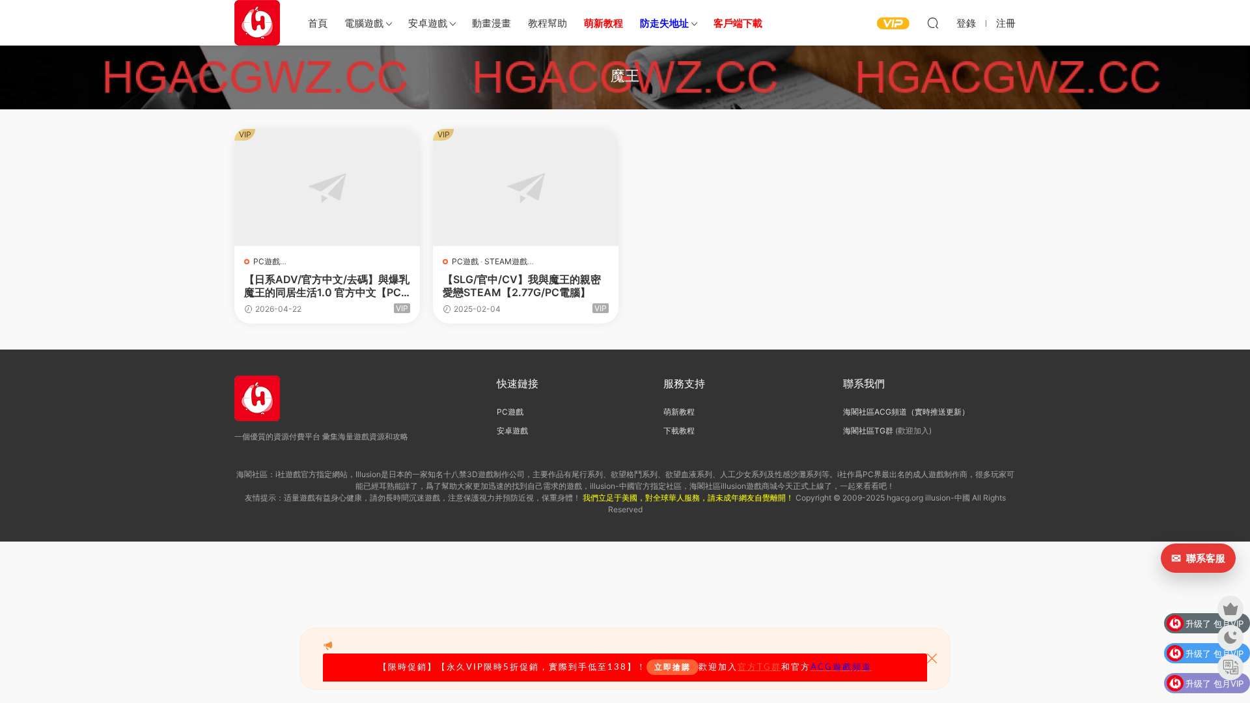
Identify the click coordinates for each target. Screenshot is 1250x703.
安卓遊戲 (427, 23)
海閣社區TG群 (868, 430)
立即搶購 (672, 667)
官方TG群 (759, 667)
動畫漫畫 (491, 23)
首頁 (317, 23)
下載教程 (679, 430)
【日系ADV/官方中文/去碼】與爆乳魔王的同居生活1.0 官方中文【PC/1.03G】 (327, 286)
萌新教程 (679, 412)
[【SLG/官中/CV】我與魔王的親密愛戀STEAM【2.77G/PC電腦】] (525, 187)
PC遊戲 (266, 261)
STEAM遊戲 (505, 261)
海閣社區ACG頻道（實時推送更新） (906, 412)
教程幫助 (547, 23)
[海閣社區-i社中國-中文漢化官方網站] (257, 23)
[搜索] (932, 22)
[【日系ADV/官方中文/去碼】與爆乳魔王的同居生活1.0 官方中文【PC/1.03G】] (327, 187)
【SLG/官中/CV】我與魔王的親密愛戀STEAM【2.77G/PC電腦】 (522, 286)
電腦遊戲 (363, 23)
